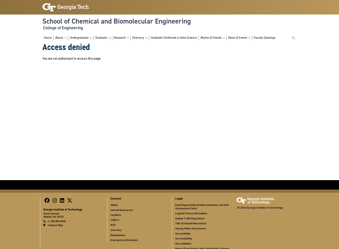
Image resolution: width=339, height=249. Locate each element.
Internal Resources (121, 210)
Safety (114, 204)
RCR (112, 224)
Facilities (115, 214)
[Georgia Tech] (255, 200)
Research (120, 37)
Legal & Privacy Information (191, 213)
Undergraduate (79, 37)
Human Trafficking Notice (190, 218)
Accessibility (182, 233)
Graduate (101, 37)
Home (48, 37)
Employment (117, 235)
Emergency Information (124, 240)
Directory (138, 37)
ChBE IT (114, 220)
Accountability (183, 238)
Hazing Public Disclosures (190, 228)
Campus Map (55, 225)
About (59, 37)
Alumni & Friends (211, 37)
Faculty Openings (264, 37)
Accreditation (183, 243)
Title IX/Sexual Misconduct (190, 223)
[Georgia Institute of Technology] (66, 5)
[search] (293, 37)
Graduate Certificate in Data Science (174, 37)
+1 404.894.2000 (56, 221)
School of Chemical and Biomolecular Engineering (116, 21)
